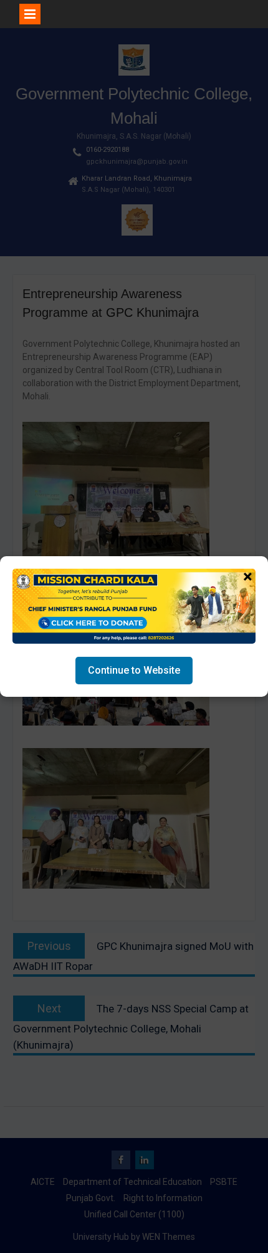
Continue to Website (134, 670)
